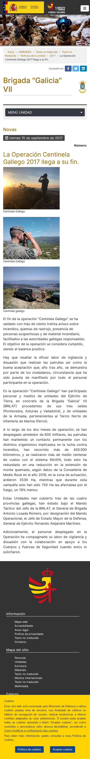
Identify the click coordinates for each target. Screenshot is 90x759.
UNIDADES (24, 51)
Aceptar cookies (62, 749)
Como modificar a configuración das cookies (31, 730)
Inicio (11, 51)
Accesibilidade (24, 625)
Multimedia (21, 686)
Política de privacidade (29, 634)
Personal (20, 657)
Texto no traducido (47, 51)
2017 (52, 55)
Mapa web (21, 621)
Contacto (20, 642)
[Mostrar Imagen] (31, 188)
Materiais (20, 670)
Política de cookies (29, 749)
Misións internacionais (28, 678)
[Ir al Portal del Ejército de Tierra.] (45, 30)
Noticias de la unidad (33, 55)
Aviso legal (21, 630)
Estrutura (20, 666)
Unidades (20, 661)
